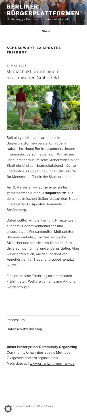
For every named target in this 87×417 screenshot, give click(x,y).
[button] (8, 409)
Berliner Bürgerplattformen (43, 10)
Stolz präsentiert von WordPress (30, 406)
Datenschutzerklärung (24, 329)
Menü (46, 31)
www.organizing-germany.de (52, 364)
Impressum (16, 320)
